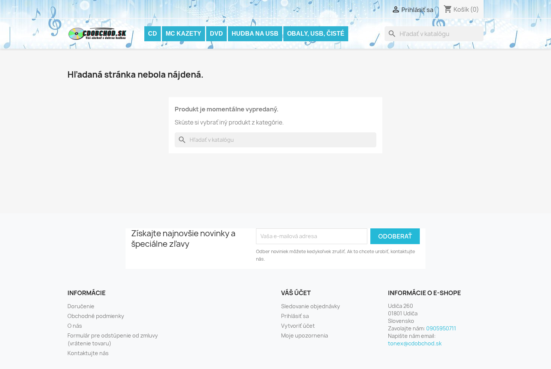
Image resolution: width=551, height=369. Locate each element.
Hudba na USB (255, 33)
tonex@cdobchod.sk (415, 343)
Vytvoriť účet (298, 325)
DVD (216, 33)
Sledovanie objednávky (310, 306)
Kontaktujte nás (88, 353)
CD (152, 33)
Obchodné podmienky (95, 316)
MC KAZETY (183, 33)
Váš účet (296, 293)
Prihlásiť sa (295, 316)
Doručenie (80, 306)
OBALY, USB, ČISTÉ (315, 33)
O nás (74, 325)
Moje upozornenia (304, 335)
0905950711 (441, 328)
